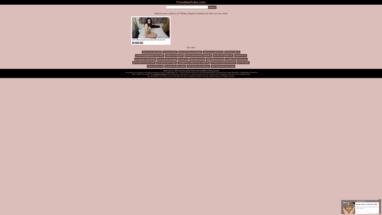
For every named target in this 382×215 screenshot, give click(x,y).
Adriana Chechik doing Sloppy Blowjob (223, 72)
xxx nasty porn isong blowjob (145, 59)
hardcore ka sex (240, 55)
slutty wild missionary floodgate (190, 52)
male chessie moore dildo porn (198, 66)
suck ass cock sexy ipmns (152, 52)
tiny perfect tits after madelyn (175, 66)
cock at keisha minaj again (167, 59)
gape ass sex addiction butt (213, 52)
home (165, 71)
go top (216, 71)
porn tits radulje (243, 63)
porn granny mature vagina (166, 63)
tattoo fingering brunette (214, 59)
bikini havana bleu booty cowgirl (223, 66)
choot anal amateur (170, 52)
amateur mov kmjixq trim (174, 55)
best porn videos (160, 74)
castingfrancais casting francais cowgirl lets (193, 63)
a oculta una (183, 59)
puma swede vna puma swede (144, 63)
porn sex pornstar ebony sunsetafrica (198, 55)
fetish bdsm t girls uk (232, 52)
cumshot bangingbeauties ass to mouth (149, 55)
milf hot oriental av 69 (155, 66)
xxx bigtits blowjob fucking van (236, 59)
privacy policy (185, 71)
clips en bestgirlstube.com (169, 72)
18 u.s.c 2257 (173, 71)
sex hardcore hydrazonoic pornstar (223, 63)
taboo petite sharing (197, 59)
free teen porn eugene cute (223, 55)
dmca (211, 71)
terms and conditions (199, 71)
